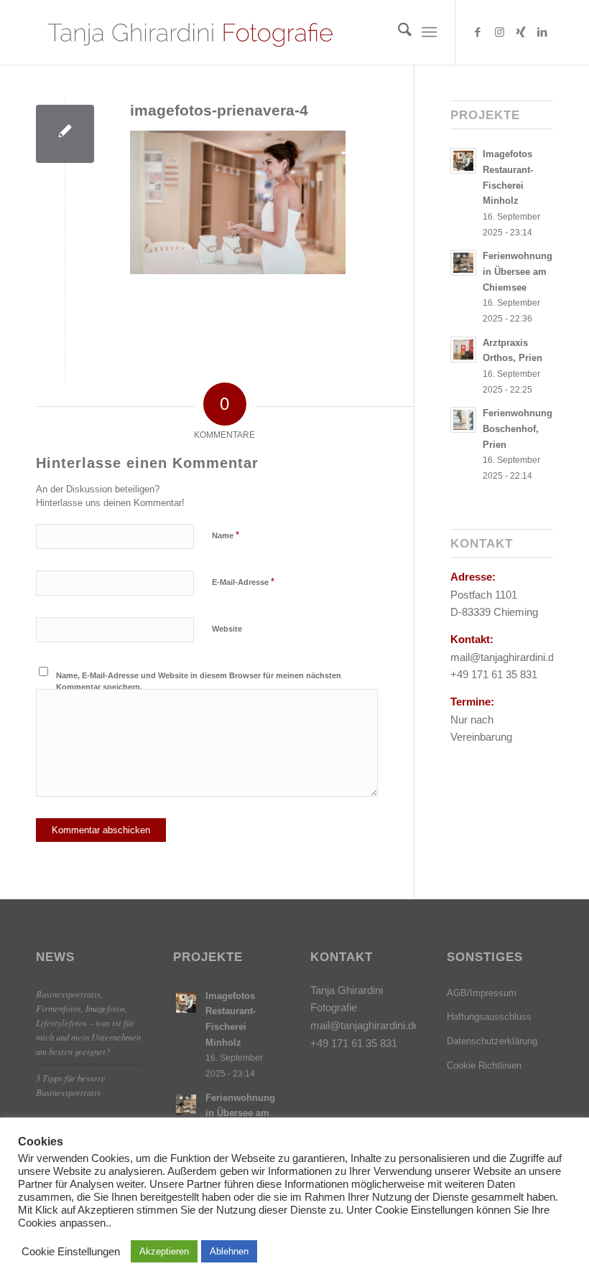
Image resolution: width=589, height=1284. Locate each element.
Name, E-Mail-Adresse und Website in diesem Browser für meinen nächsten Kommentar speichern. (198, 681)
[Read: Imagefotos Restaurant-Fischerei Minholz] (463, 161)
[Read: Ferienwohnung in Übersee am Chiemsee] (463, 263)
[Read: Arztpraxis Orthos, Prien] (463, 349)
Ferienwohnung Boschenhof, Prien (517, 428)
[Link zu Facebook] (477, 32)
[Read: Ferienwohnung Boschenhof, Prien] (463, 420)
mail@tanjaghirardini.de (364, 1025)
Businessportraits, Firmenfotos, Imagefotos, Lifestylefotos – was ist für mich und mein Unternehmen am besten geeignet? (88, 1023)
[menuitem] (398, 32)
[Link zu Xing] (521, 32)
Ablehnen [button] (229, 1251)
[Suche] (398, 32)
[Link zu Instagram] (499, 32)
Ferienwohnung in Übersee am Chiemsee (517, 271)
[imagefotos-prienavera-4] (65, 134)
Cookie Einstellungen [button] (71, 1251)
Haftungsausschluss (489, 1016)
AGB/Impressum (481, 993)
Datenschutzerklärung (492, 1041)
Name (225, 535)
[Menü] (429, 32)
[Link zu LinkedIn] (542, 32)
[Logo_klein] (189, 32)
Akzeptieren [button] (164, 1251)
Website (227, 628)
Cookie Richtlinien (484, 1065)
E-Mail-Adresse (243, 581)
